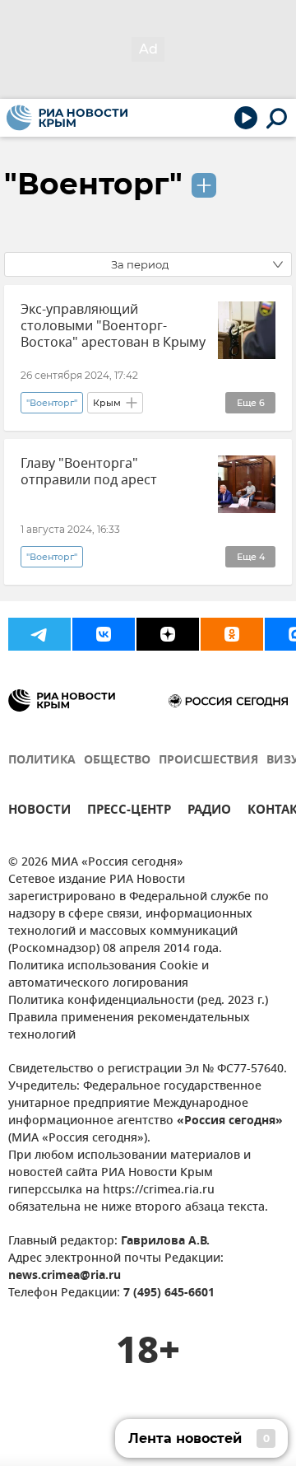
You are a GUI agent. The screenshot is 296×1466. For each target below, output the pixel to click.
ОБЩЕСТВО (117, 760)
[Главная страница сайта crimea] (67, 118)
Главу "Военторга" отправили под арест (89, 471)
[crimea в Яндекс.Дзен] (167, 634)
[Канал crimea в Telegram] (39, 634)
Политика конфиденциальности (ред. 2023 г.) (138, 1001)
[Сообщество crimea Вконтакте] (103, 634)
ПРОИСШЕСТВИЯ (208, 760)
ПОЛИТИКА (42, 760)
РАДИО (209, 811)
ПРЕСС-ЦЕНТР (129, 811)
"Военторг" (93, 184)
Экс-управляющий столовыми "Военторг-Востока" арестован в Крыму (113, 326)
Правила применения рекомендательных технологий (129, 1027)
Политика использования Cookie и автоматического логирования (108, 975)
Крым (107, 403)
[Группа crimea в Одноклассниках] (232, 634)
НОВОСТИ (39, 811)
